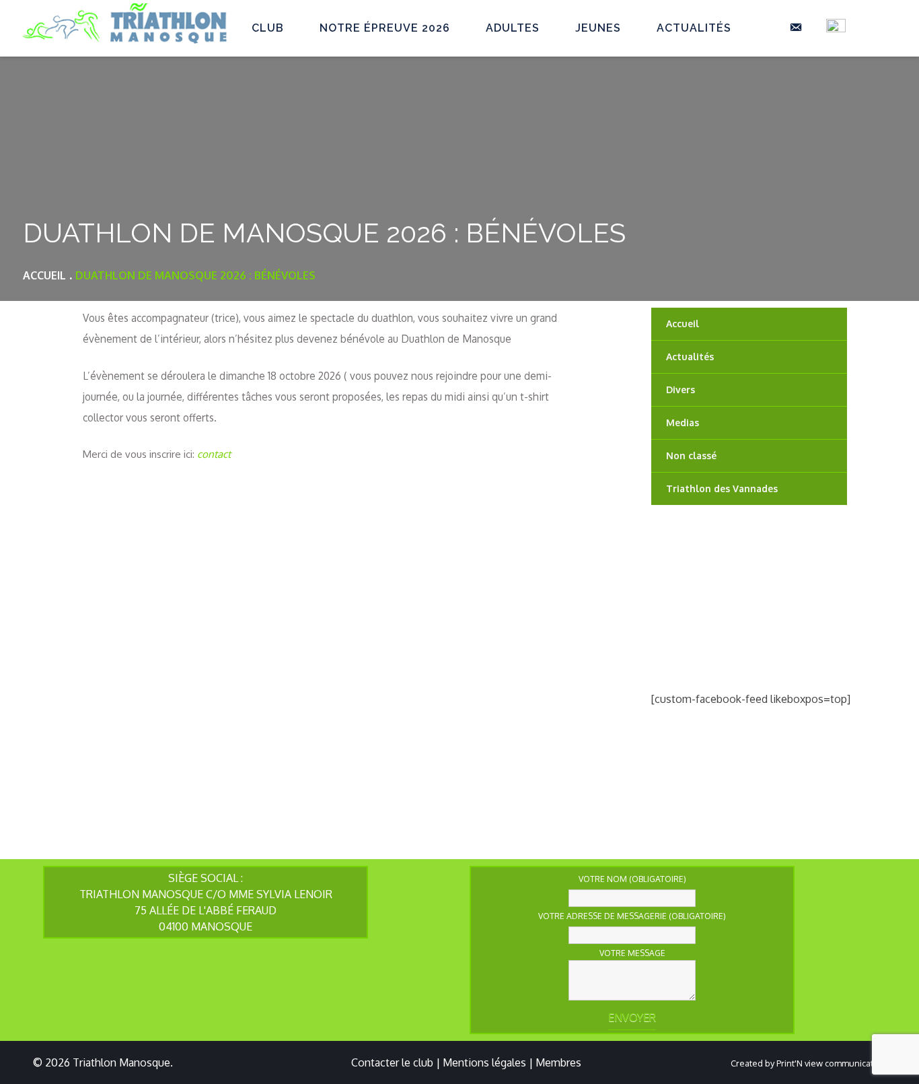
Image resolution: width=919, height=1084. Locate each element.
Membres (558, 1062)
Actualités (694, 28)
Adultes (513, 28)
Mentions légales (484, 1062)
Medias (682, 422)
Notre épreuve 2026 (385, 28)
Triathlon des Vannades (722, 488)
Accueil (682, 323)
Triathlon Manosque (121, 1062)
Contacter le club (392, 1062)
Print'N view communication (831, 1063)
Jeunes (598, 28)
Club (268, 28)
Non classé (691, 455)
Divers (680, 389)
